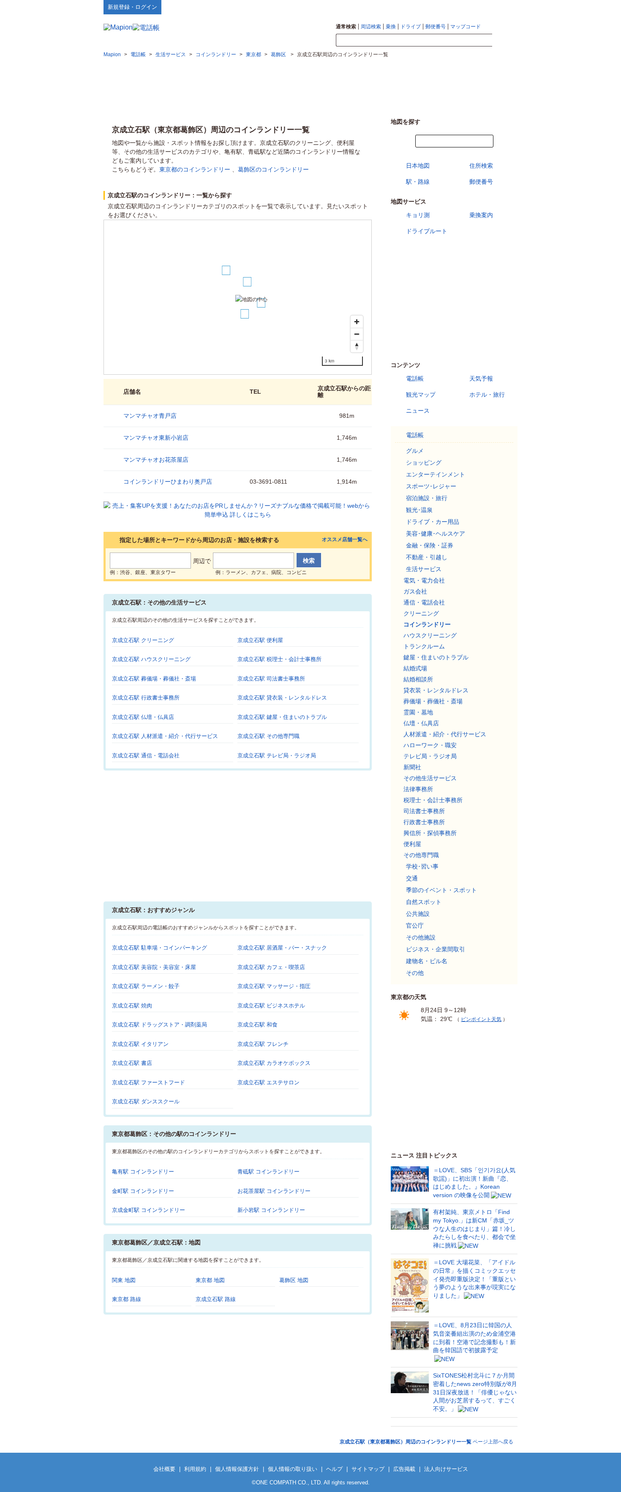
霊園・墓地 (418, 712)
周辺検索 (371, 27)
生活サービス (423, 569)
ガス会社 (415, 591)
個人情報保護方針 (237, 1469)
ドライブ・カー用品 (432, 521)
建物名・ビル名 (426, 961)
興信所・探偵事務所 (430, 833)
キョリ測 (418, 215)
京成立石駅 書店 (132, 1063)
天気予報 (481, 378)
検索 (505, 40)
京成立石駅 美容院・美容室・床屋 (154, 967)
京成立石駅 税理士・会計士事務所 (279, 659)
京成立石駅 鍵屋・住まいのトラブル (282, 717)
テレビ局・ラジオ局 (430, 756)
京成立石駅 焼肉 (132, 1005)
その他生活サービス (430, 778)
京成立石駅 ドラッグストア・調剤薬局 (159, 1024)
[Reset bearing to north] (357, 346)
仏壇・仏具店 (421, 723)
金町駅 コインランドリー (143, 1191)
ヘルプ (477, 6)
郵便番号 (435, 27)
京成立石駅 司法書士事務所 (271, 678)
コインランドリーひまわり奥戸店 (167, 481)
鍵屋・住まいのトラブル (435, 657)
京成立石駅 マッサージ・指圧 (273, 986)
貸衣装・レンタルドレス (435, 690)
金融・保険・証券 (429, 545)
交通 (412, 878)
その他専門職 (421, 855)
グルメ (415, 450)
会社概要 (164, 1469)
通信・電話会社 (424, 602)
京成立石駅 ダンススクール (146, 1101)
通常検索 (346, 27)
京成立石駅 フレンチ (263, 1044)
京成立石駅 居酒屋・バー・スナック (282, 948)
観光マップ (421, 394)
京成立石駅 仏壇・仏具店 (143, 717)
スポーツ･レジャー (431, 486)
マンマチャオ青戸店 (150, 415)
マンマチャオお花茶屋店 (155, 459)
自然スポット (423, 901)
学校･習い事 (422, 866)
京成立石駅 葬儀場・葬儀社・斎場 (154, 678)
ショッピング (423, 462)
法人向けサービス (446, 1469)
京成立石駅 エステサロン (268, 1082)
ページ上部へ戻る (426, 1442)
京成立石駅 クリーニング (143, 640)
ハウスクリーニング (430, 635)
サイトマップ (504, 6)
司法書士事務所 (424, 811)
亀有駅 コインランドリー (143, 1171)
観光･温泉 (419, 509)
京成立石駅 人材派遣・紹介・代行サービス (165, 736)
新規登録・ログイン (132, 7)
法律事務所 (418, 789)
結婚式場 (415, 668)
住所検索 (481, 165)
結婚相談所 (418, 679)
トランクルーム (424, 646)
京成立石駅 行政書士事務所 (146, 697)
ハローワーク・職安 (430, 745)
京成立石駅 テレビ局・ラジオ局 (276, 755)
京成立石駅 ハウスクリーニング (151, 659)
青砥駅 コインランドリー (268, 1171)
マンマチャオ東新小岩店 (155, 437)
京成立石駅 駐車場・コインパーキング (159, 948)
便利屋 (412, 844)
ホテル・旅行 (487, 394)
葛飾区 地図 (293, 1280)
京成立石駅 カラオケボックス (273, 1063)
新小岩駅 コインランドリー (271, 1210)
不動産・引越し (426, 557)
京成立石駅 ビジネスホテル (271, 1005)
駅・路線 (418, 181)
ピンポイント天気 (481, 1019)
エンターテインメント (435, 474)
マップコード (465, 27)
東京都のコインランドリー (194, 169)
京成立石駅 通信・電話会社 (146, 755)
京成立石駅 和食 (257, 1024)
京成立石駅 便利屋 (260, 640)
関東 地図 (124, 1280)
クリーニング (421, 613)
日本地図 (418, 165)
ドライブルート (426, 231)
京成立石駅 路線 (216, 1299)
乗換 (391, 27)
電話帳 (415, 378)
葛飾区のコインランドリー (273, 169)
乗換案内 (481, 215)
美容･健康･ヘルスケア (435, 533)
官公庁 (415, 925)
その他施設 (421, 937)
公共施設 (418, 913)
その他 (415, 972)
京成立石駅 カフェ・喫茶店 (271, 967)
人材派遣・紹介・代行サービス (444, 734)
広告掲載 (404, 1469)
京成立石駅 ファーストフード (148, 1082)
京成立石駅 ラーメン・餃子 (146, 986)
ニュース (418, 410)
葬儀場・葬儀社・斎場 (433, 701)
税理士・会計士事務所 (433, 800)
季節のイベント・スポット (441, 890)
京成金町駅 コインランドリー (148, 1210)
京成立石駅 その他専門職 (268, 736)
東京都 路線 (126, 1299)
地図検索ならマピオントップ (434, 6)
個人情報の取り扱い (292, 1469)
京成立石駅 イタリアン (140, 1044)
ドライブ (410, 27)
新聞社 (412, 767)
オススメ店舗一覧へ (345, 539)
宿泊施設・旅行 (426, 498)
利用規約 (195, 1469)
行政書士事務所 (424, 822)
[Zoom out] (357, 334)
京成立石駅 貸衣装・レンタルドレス (282, 697)
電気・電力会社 (424, 580)
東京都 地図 (210, 1280)
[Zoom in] (357, 322)
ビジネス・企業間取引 (435, 949)
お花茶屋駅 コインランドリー (273, 1191)
